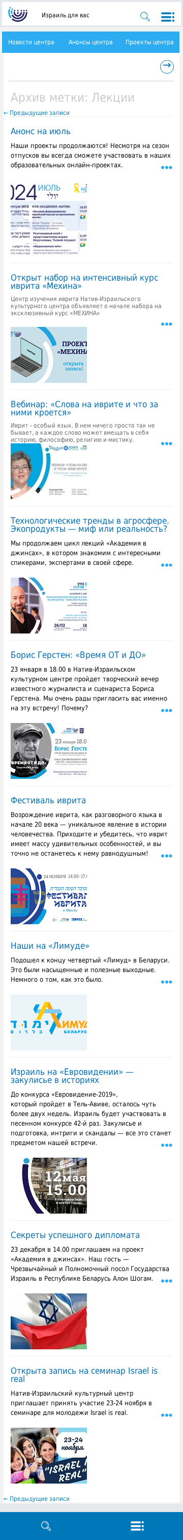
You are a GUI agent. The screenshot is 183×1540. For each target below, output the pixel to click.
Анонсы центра (91, 42)
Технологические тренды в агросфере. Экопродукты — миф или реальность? (90, 525)
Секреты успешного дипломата (75, 1235)
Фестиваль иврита (48, 800)
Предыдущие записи (37, 112)
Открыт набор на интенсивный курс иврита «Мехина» (84, 282)
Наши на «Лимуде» (50, 946)
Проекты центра (150, 42)
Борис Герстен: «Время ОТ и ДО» (78, 655)
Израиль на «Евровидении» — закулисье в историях (72, 1076)
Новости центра (31, 42)
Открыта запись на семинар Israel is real (84, 1375)
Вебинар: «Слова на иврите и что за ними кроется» (84, 408)
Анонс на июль (41, 131)
